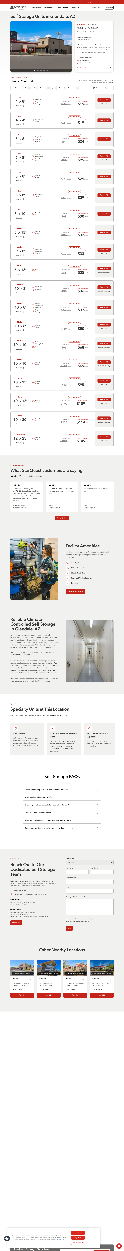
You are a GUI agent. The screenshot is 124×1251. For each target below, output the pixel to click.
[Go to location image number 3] (37, 70)
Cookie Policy (60, 1239)
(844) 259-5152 (87, 28)
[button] (7, 1238)
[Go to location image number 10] (47, 70)
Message (75, 897)
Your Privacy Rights (78, 1242)
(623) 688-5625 (71, 989)
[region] (53, 1238)
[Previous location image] (12, 70)
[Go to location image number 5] (40, 70)
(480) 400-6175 (97, 989)
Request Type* (70, 858)
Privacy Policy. (93, 919)
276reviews (90, 24)
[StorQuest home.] (20, 7)
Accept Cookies (78, 1233)
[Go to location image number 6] (41, 70)
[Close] (96, 1232)
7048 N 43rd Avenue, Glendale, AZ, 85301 (30, 894)
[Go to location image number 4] (38, 70)
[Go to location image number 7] (43, 70)
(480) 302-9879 (18, 989)
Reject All (78, 1237)
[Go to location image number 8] (44, 70)
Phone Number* (71, 877)
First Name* (69, 868)
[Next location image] (70, 70)
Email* (68, 887)
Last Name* (94, 868)
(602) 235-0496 (44, 989)
